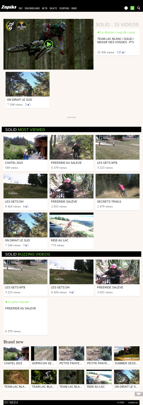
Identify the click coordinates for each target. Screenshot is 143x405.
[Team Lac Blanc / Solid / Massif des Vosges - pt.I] (48, 44)
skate (53, 8)
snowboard (32, 8)
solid (25, 129)
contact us (133, 402)
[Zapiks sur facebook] (112, 9)
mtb (44, 8)
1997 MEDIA (12, 402)
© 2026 (120, 402)
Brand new (13, 341)
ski (20, 8)
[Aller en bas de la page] (139, 394)
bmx (74, 8)
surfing (64, 8)
